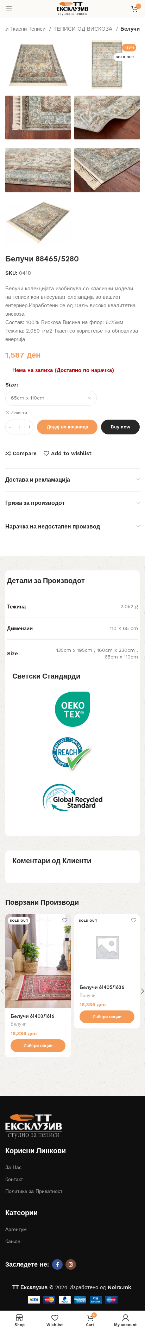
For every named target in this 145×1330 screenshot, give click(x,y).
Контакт (14, 1179)
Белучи (130, 29)
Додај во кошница (67, 426)
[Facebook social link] (57, 1264)
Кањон (12, 1241)
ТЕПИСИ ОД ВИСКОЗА (83, 29)
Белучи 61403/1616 (32, 1016)
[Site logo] (72, 8)
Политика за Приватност (33, 1191)
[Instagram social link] (70, 1264)
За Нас (13, 1167)
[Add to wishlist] (64, 920)
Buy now (120, 426)
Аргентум (16, 1229)
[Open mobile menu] (9, 9)
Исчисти (19, 412)
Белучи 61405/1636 (102, 987)
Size (10, 385)
